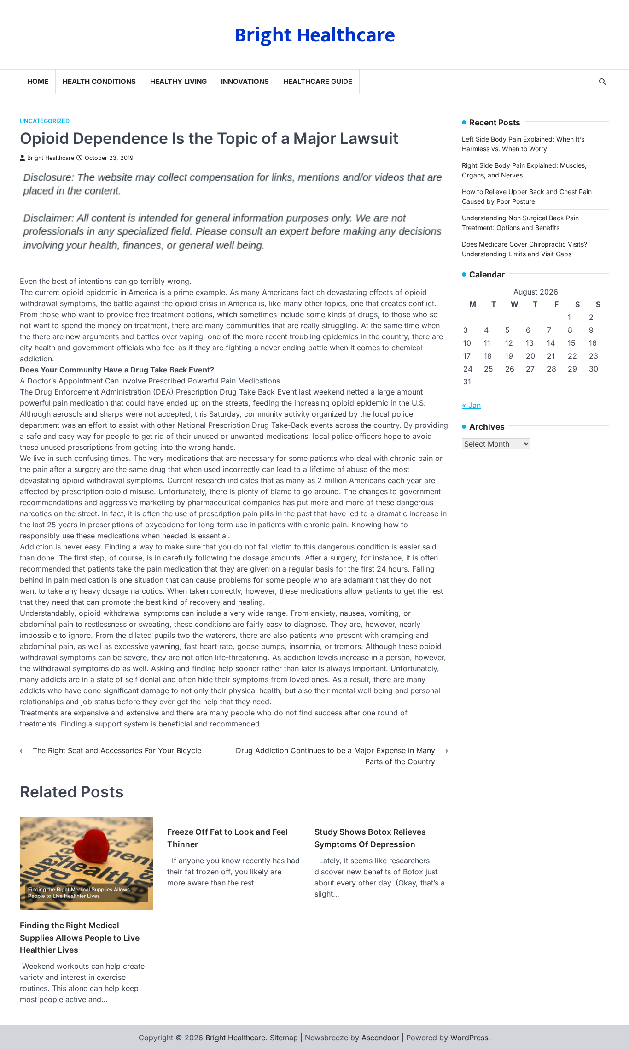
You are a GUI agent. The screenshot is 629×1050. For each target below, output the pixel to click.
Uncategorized (45, 121)
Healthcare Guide (317, 81)
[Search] (602, 81)
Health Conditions (99, 81)
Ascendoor (380, 1037)
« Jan (471, 405)
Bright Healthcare (314, 35)
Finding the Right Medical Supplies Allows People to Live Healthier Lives (80, 937)
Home (37, 81)
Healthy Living (178, 81)
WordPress (469, 1037)
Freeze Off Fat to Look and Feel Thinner (227, 838)
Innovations (245, 81)
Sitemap (284, 1037)
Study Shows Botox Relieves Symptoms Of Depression (370, 838)
